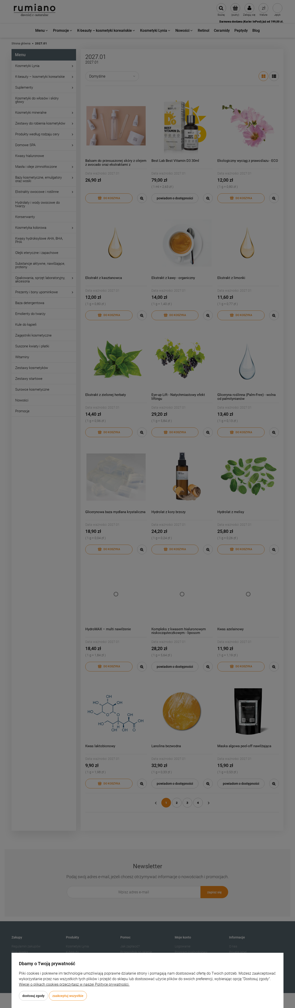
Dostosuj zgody (33, 996)
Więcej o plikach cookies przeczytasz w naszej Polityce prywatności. (74, 984)
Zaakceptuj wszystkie (67, 996)
